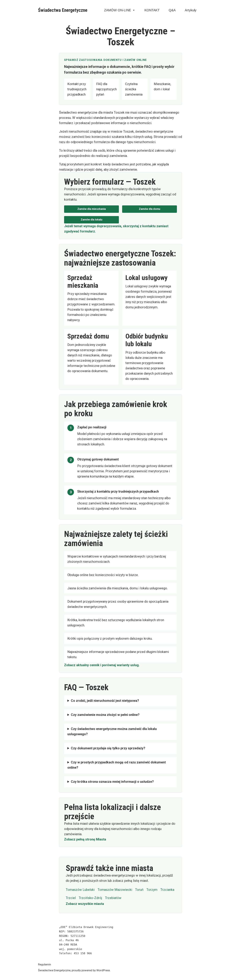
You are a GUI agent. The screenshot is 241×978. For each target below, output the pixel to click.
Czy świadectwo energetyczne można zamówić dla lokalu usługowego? (112, 731)
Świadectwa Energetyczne (62, 10)
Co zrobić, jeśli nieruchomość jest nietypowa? (105, 701)
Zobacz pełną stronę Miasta (85, 839)
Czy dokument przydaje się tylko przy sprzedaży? (108, 748)
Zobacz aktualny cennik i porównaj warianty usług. (102, 665)
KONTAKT (152, 10)
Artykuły (190, 10)
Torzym (151, 890)
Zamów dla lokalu (91, 219)
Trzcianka (167, 890)
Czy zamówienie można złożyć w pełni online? (105, 715)
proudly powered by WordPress (91, 970)
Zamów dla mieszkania (91, 208)
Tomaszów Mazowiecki (115, 890)
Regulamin (44, 964)
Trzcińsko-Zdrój (90, 898)
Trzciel (71, 898)
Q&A (172, 10)
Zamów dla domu (149, 208)
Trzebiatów (113, 898)
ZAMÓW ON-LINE (117, 10)
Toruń (139, 890)
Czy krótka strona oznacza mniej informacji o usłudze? (112, 782)
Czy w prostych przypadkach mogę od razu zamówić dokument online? (116, 764)
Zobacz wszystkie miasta (85, 904)
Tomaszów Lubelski (80, 890)
